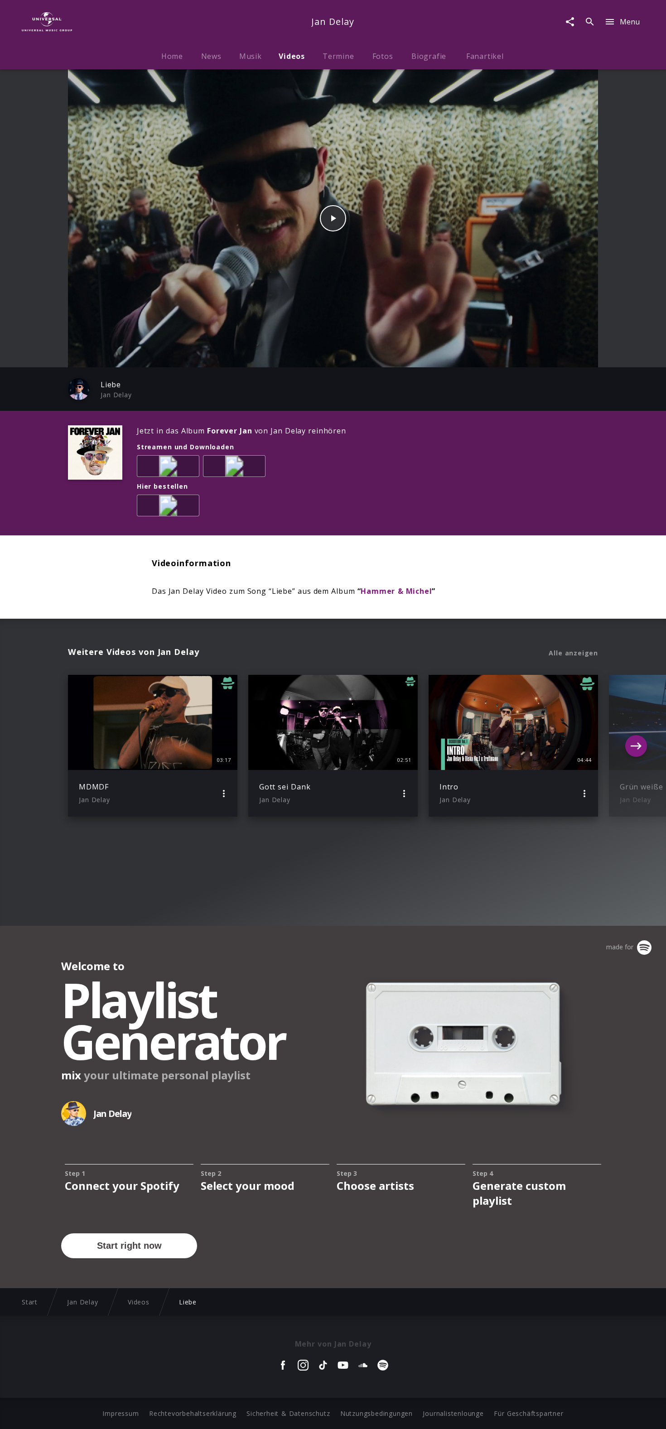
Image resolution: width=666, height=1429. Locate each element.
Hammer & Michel (396, 591)
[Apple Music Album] (170, 468)
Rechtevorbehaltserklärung (192, 1413)
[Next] (636, 746)
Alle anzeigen (573, 653)
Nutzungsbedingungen (376, 1413)
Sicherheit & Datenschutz (288, 1413)
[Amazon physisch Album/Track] (170, 507)
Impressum (120, 1413)
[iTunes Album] (236, 468)
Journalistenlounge (453, 1413)
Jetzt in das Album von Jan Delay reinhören (241, 431)
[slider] (297, 355)
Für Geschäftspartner (528, 1413)
